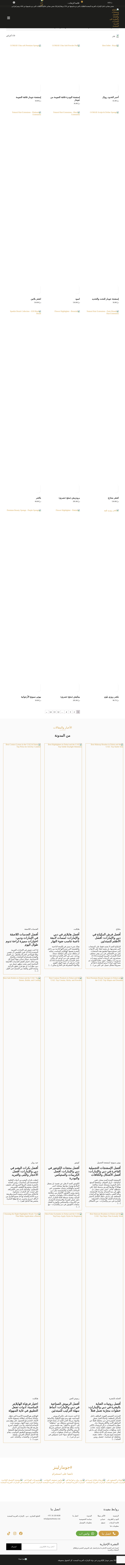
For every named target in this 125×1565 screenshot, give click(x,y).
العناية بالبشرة (115, 1398)
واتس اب (84, 1533)
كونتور (76, 1163)
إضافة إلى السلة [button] (116, 85)
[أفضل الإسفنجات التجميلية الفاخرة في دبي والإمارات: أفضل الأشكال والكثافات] (104, 980)
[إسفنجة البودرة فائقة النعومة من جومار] (62, 68)
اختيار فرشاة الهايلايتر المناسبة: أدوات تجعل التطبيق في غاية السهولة (23, 1407)
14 (51, 712)
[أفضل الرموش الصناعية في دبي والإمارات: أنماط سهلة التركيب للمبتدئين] (63, 1216)
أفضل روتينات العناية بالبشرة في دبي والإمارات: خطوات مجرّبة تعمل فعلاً (104, 1407)
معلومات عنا (114, 1526)
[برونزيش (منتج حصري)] (62, 401)
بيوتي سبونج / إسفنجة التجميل (109, 1163)
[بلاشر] (23, 401)
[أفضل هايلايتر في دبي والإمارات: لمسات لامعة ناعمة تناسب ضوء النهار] (63, 747)
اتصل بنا (75, 1516)
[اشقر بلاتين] (23, 202)
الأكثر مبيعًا (101, 1516)
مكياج (118, 929)
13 (54, 712)
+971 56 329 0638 (54, 1516)
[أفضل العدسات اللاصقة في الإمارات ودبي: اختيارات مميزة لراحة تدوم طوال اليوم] (22, 747)
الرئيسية (116, 1516)
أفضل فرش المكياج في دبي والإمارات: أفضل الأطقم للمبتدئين (107, 938)
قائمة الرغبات (114, 1523)
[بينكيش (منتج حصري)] (62, 600)
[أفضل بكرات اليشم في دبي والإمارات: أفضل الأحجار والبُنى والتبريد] (22, 980)
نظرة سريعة (116, 90)
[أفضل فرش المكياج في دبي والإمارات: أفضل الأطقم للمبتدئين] (104, 747)
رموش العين (74, 1398)
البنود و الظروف (113, 1519)
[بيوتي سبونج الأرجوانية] (23, 600)
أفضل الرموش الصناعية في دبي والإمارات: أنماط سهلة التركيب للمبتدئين (64, 1407)
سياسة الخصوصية (85, 1519)
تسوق (103, 1523)
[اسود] (62, 202)
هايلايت (76, 929)
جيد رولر (34, 1163)
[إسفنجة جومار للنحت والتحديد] (101, 202)
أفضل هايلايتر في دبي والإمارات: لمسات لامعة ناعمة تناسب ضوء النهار (64, 938)
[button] (86, 47)
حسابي (102, 1519)
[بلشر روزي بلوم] (101, 600)
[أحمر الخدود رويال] (101, 68)
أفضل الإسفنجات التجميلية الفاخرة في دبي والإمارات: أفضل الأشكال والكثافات (104, 1171)
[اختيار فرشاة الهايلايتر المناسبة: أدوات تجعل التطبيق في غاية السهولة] (22, 1216)
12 (58, 712)
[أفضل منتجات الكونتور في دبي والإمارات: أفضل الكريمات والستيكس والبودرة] (63, 980)
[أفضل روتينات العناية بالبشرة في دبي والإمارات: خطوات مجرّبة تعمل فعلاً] (104, 1216)
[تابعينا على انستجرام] (115, 1490)
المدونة (89, 1516)
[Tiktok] (8, 1533)
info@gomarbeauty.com (52, 1519)
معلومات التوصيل (85, 1523)
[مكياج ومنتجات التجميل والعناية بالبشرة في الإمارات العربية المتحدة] (113, 18)
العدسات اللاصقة (31, 929)
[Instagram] (14, 1533)
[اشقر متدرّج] (101, 401)
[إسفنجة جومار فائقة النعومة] (23, 68)
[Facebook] (20, 1533)
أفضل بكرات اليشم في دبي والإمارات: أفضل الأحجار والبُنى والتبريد (24, 1171)
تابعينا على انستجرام (62, 1473)
